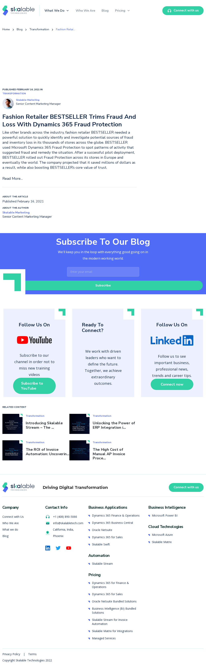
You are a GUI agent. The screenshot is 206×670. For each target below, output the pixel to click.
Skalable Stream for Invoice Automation (110, 622)
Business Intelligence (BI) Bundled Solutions (114, 610)
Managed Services (104, 638)
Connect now (172, 384)
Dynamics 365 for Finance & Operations (110, 585)
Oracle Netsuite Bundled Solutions (114, 601)
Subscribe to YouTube (32, 386)
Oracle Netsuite (102, 530)
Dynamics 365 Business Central (112, 523)
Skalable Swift (101, 544)
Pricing (120, 10)
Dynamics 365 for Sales (107, 537)
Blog (105, 10)
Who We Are (85, 10)
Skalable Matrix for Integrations (112, 631)
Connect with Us (13, 517)
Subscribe (103, 285)
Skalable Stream (102, 563)
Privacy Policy (11, 654)
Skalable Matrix (162, 542)
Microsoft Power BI (164, 515)
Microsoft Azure (162, 535)
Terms (32, 654)
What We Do (54, 10)
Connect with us (186, 487)
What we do (10, 529)
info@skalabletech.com (68, 523)
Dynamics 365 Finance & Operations (116, 515)
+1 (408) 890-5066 (65, 517)
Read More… (12, 178)
